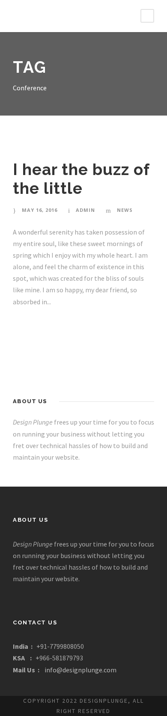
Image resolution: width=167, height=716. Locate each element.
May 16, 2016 (39, 210)
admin (85, 210)
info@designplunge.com (80, 669)
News (125, 210)
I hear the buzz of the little (81, 179)
